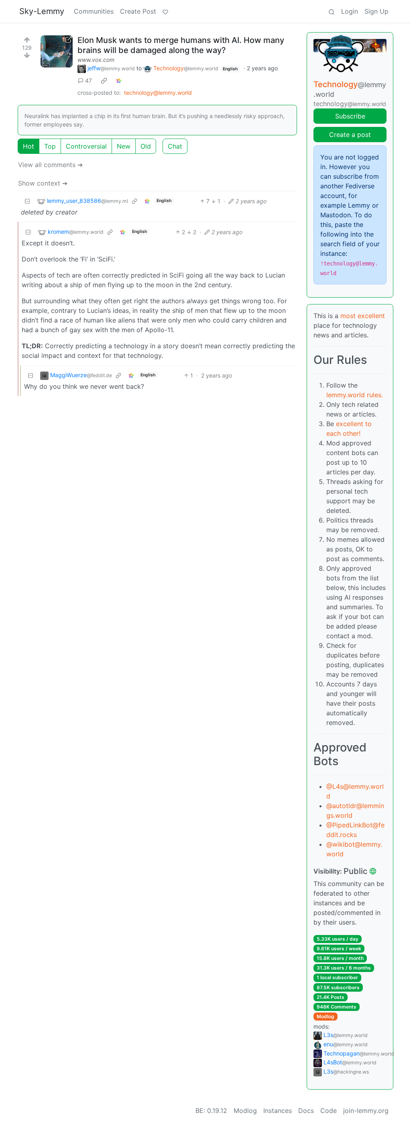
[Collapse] (27, 201)
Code (328, 1111)
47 (88, 80)
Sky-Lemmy (41, 11)
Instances (277, 1111)
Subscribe (350, 116)
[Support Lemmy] (165, 11)
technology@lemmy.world (158, 92)
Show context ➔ (42, 183)
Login (349, 11)
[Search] (331, 11)
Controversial (86, 146)
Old (145, 146)
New (123, 146)
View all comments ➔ (50, 165)
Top (50, 146)
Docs (306, 1111)
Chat (175, 146)
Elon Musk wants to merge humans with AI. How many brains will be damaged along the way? (180, 45)
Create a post (350, 135)
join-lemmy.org (366, 1111)
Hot (28, 146)
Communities (94, 11)
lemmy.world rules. (354, 395)
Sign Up (376, 11)
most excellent (362, 316)
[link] (104, 80)
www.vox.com (95, 59)
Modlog (325, 1016)
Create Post (138, 11)
